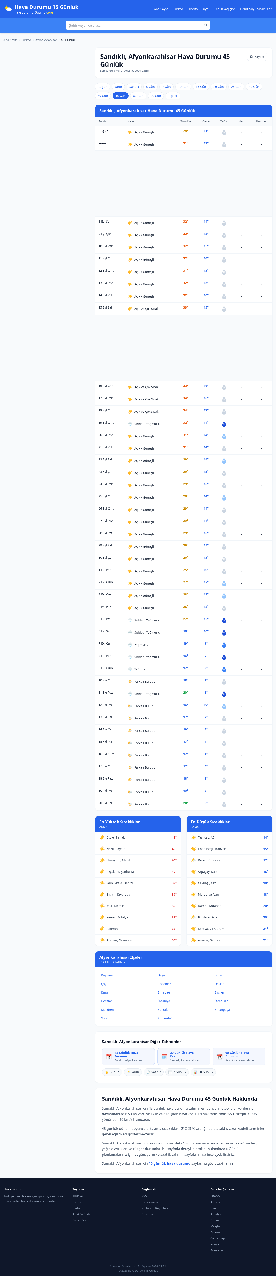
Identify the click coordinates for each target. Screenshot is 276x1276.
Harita (193, 9)
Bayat (162, 975)
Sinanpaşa (222, 1010)
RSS (144, 1196)
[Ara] (206, 25)
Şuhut (105, 1018)
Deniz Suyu (80, 1220)
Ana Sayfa (161, 9)
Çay (103, 984)
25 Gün (236, 87)
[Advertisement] (184, 183)
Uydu (206, 9)
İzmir (214, 1208)
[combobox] (138, 25)
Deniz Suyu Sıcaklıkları (256, 9)
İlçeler (172, 96)
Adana (215, 1232)
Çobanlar (164, 984)
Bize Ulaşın (149, 1214)
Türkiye (178, 9)
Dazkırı (220, 984)
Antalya (215, 1214)
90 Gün (156, 96)
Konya (214, 1244)
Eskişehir (216, 1250)
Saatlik (134, 87)
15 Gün (201, 87)
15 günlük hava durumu (170, 1163)
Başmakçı (108, 975)
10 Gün (183, 87)
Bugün (102, 87)
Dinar (105, 992)
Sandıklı (163, 1010)
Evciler (219, 992)
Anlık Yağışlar (225, 9)
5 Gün (150, 87)
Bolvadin (221, 975)
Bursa (214, 1220)
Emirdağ (164, 992)
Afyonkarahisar (46, 40)
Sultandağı (166, 1018)
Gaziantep (217, 1238)
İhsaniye (164, 1001)
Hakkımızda (149, 1202)
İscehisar (221, 1001)
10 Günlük (203, 1072)
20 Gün (218, 87)
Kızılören (107, 1010)
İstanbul (216, 1196)
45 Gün (120, 96)
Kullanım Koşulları (154, 1208)
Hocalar (106, 1001)
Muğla (215, 1226)
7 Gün (166, 87)
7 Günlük (177, 1072)
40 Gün (103, 96)
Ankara (215, 1202)
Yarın (118, 87)
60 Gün (138, 96)
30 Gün (254, 87)
